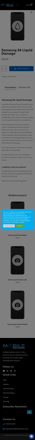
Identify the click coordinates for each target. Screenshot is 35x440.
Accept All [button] (19, 225)
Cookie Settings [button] (8, 225)
